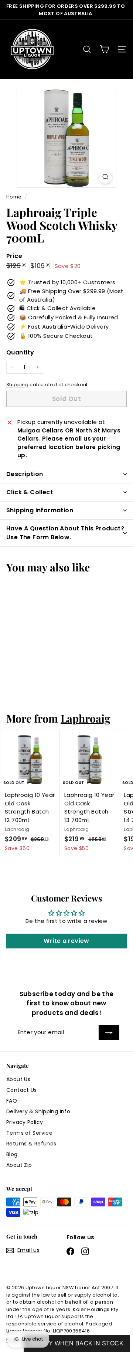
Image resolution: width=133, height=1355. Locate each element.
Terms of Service (29, 1133)
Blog (12, 1154)
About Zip (19, 1165)
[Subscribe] (109, 1032)
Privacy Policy (24, 1122)
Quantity (20, 352)
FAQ (11, 1100)
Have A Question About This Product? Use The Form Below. (65, 532)
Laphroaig (85, 718)
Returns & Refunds (31, 1143)
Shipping (17, 384)
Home (14, 197)
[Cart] (104, 49)
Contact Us (21, 1090)
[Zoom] (105, 177)
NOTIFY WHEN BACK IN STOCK (76, 1343)
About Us (18, 1079)
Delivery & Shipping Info (38, 1111)
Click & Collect (29, 492)
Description (24, 474)
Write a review (66, 941)
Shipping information (39, 510)
